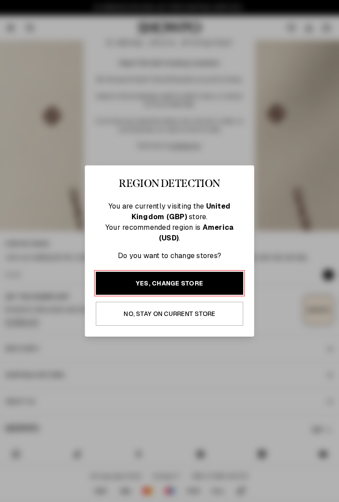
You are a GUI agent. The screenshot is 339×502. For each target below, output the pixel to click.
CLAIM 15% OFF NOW (254, 317)
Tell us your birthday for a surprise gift (243, 275)
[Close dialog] (330, 139)
